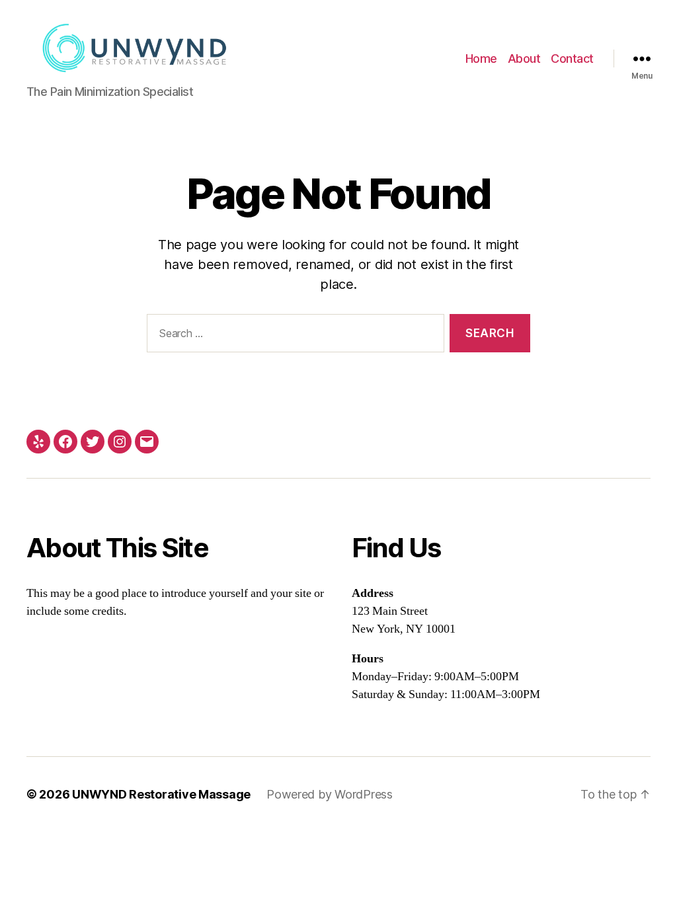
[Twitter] (92, 441)
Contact (572, 58)
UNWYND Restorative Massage (161, 794)
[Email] (147, 441)
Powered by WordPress (329, 794)
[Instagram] (120, 441)
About (524, 58)
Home (481, 58)
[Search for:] (292, 336)
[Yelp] (38, 441)
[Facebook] (65, 441)
